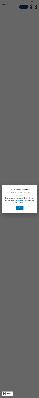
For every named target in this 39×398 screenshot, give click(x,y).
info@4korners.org (21, 200)
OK (20, 207)
